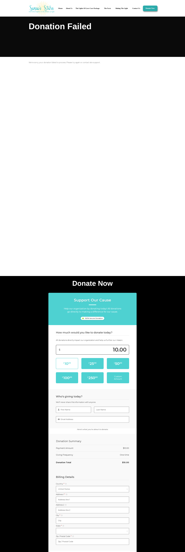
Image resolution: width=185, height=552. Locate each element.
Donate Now (150, 8)
